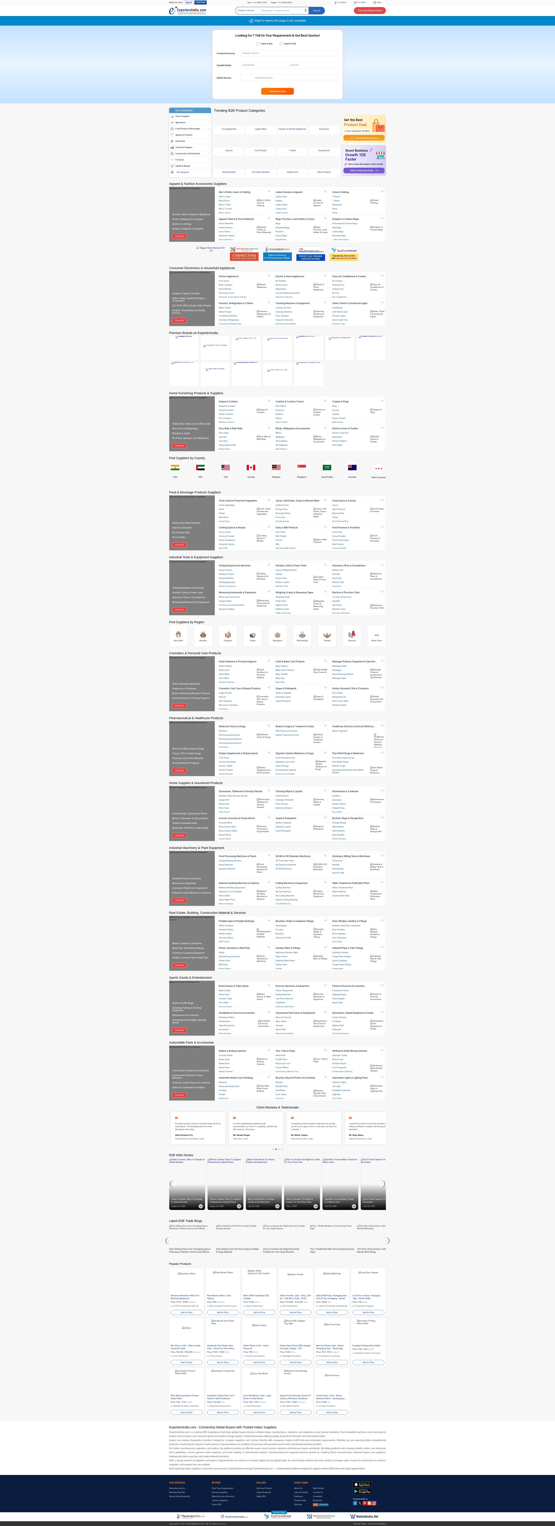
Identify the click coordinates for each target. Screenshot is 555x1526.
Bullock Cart (337, 1059)
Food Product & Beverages (187, 128)
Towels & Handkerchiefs (184, 823)
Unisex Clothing (340, 192)
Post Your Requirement (222, 1488)
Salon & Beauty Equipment (186, 684)
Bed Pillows (281, 406)
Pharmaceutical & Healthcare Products (196, 718)
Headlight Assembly (341, 1090)
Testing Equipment (227, 586)
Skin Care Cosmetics (228, 705)
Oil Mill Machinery (284, 869)
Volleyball (336, 1029)
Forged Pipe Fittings (341, 956)
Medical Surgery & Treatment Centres (295, 726)
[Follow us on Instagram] (374, 1503)
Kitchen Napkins (339, 441)
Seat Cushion (282, 422)
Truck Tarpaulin (339, 1067)
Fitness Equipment (284, 990)
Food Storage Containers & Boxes (189, 813)
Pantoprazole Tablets (285, 774)
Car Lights (337, 1098)
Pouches (280, 231)
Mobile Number (224, 78)
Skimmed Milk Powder (286, 548)
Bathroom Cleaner (284, 808)
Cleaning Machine (284, 312)
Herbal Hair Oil (339, 697)
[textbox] (311, 65)
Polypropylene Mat (227, 445)
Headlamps (337, 308)
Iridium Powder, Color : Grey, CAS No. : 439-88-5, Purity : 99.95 (295, 1297)
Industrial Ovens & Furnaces (186, 878)
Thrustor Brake (226, 1055)
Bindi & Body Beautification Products (191, 693)
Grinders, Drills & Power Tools (187, 592)
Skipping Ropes (339, 994)
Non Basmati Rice (340, 521)
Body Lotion (224, 670)
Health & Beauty (182, 166)
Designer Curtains (227, 406)
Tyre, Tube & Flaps (285, 1051)
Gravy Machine (226, 865)
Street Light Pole (339, 320)
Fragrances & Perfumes (184, 688)
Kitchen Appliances (229, 276)
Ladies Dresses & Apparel (289, 192)
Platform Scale (282, 609)
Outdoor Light (338, 324)
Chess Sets (224, 994)
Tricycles (280, 1098)
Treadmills (280, 1002)
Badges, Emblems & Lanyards (187, 228)
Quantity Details (224, 65)
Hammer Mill (338, 873)
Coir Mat (223, 437)
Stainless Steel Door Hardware (346, 925)
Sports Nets (337, 1002)
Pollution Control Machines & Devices (191, 893)
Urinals (279, 968)
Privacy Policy (360, 1524)
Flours (335, 505)
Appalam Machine (227, 869)
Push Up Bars (225, 1033)
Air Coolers (337, 281)
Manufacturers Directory (223, 1496)
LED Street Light (339, 312)
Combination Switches (342, 1071)
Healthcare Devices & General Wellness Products (357, 726)
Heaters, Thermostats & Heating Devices (188, 311)
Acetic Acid (337, 532)
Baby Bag (280, 678)
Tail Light (336, 1086)
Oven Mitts (337, 445)
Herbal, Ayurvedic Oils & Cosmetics (350, 688)
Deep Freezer (225, 312)
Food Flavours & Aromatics (346, 527)
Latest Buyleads (263, 1492)
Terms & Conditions (377, 1524)
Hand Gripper (338, 998)
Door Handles (338, 929)
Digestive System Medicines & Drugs (295, 753)
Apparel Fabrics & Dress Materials (236, 219)
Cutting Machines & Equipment (291, 883)
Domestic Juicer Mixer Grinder (233, 297)
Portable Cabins (226, 929)
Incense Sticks (225, 822)
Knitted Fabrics (226, 227)
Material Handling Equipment (232, 887)
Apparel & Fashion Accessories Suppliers (198, 184)
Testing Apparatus (227, 582)
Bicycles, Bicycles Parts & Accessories (295, 1078)
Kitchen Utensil (339, 804)
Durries (335, 410)
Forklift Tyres (281, 1059)
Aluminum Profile (283, 937)
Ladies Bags (338, 231)
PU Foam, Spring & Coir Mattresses (190, 438)
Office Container (226, 925)
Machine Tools (338, 609)
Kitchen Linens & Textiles (345, 428)
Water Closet (281, 956)
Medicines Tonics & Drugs (232, 726)
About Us (298, 1488)
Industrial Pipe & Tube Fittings (347, 948)
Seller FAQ (261, 1496)
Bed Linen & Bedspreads (185, 428)
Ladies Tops (281, 196)
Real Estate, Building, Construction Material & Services (207, 913)
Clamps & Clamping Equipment (188, 953)
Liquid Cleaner (282, 796)
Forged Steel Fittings (341, 964)
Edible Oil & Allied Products (186, 523)
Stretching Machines (285, 1006)
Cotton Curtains (226, 414)
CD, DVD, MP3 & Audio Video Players (191, 305)
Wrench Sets (338, 582)
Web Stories (318, 1488)
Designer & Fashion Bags (345, 219)
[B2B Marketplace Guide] (369, 1503)
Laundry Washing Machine (288, 293)
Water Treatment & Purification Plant (350, 883)
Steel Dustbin (338, 835)
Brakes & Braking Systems (232, 1051)
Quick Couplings (339, 960)
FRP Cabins (224, 942)
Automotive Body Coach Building (236, 1078)
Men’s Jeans (224, 213)
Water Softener (339, 891)
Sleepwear (337, 204)
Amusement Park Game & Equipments (295, 1013)
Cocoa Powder (339, 536)
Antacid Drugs (282, 766)
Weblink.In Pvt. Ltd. (200, 1524)
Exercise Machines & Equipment (292, 986)
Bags (278, 223)
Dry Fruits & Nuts (181, 532)
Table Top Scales (283, 613)
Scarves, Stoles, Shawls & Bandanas (191, 214)
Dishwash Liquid (283, 697)
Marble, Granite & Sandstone (187, 943)
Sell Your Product (264, 1488)
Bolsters (279, 414)
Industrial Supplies (183, 147)
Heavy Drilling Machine (286, 570)
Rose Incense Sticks (228, 831)
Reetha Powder (339, 705)
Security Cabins (226, 937)
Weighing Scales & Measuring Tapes (294, 592)
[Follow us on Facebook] (355, 1503)
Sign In (188, 2)
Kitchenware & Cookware (345, 791)
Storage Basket (339, 822)
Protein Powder (226, 774)
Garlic (221, 509)
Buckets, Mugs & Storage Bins (347, 818)
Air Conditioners (339, 297)
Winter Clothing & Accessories (187, 219)
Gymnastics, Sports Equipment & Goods (352, 1013)
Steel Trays (224, 808)
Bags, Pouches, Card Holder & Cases (295, 219)
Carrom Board (225, 1006)
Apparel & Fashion (183, 135)
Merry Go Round (283, 1017)
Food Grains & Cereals (344, 500)
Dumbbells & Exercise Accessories (237, 1013)
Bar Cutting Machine (285, 895)
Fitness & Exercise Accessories (348, 986)
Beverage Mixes (283, 513)
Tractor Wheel (282, 1067)
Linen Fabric (224, 231)
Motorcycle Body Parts (229, 1086)
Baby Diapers (282, 666)
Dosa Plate (337, 812)
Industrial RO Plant (340, 895)
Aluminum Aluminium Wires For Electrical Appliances (185, 1297)
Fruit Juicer (224, 281)
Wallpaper (280, 437)
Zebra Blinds (281, 441)
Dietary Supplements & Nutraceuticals (238, 753)
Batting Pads (338, 1025)
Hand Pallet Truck (227, 899)
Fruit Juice (280, 517)
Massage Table (339, 678)
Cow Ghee (280, 532)
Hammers (336, 586)
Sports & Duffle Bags (183, 1003)
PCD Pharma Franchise (286, 731)
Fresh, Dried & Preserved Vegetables (238, 500)
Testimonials (300, 1500)
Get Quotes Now (277, 91)
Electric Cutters (282, 582)
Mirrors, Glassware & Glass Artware (190, 818)
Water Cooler (225, 308)
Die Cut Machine (283, 891)
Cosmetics (223, 709)
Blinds (278, 433)
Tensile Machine (226, 578)
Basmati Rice (338, 513)
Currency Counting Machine (231, 605)
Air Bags (222, 1090)
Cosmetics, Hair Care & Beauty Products (239, 688)
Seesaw (279, 1025)
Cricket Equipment (340, 1033)
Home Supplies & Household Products (196, 783)
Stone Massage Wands (342, 674)
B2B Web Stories (181, 1155)
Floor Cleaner (282, 804)
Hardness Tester (226, 574)
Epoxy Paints (225, 968)
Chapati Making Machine (230, 860)
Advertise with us (177, 1488)
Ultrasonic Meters (227, 609)
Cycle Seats (281, 1094)
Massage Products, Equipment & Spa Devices (356, 661)
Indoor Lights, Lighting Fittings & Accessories (188, 299)
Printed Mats (224, 449)
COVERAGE (321, 1505)
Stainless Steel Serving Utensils (233, 796)
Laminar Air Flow (283, 308)
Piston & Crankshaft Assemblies (188, 1087)
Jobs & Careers (301, 1492)
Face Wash (224, 678)
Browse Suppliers (220, 1492)
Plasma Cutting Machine (287, 899)
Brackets (280, 933)
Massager (336, 670)
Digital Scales (282, 605)
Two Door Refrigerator (229, 320)
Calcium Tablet (225, 766)
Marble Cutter (282, 586)
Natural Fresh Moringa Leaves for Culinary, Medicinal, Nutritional (295, 1397)
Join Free (200, 2)
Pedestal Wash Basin (285, 960)
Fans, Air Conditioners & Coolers (349, 276)
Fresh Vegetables (227, 505)
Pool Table (223, 1002)
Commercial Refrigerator (230, 324)
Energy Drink (281, 509)
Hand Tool (337, 578)
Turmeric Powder (226, 536)
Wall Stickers (281, 449)
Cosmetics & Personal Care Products (195, 653)
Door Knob (337, 942)
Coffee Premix (282, 505)
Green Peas (224, 521)
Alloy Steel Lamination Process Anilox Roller (185, 1397)
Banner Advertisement (179, 1496)
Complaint (317, 1496)
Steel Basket (338, 827)
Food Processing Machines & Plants (237, 856)
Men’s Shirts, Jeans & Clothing (234, 192)
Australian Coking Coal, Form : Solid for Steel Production (221, 1397)
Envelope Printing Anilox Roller (366, 1345)
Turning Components (342, 597)
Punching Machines (341, 613)
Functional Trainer (340, 990)
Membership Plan (177, 1492)
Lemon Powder (339, 548)
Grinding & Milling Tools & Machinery (351, 856)
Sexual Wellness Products (185, 763)
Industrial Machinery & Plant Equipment (196, 848)
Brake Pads (224, 1067)
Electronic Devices (284, 297)
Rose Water (337, 693)
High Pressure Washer (286, 324)
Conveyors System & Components (189, 888)
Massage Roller (339, 666)
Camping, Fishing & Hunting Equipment (186, 1009)
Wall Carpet (337, 422)
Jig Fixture (337, 605)
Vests (334, 209)
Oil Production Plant (285, 860)
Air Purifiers (281, 281)
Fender (222, 1094)
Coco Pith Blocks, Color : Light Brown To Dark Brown (257, 1397)
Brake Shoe (224, 1059)
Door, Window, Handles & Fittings (349, 921)
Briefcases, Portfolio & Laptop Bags (190, 828)
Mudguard (223, 1098)
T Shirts (335, 200)
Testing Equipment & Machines (188, 588)
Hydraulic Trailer (339, 1055)
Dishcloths (337, 437)
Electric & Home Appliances (290, 276)
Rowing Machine (283, 994)
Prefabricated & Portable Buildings (236, 921)
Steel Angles (281, 925)
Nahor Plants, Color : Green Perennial (256, 1347)
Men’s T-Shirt (225, 204)
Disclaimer (317, 1500)
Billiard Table (224, 990)
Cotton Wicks (225, 839)
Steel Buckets (338, 831)
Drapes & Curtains (228, 401)
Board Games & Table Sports (234, 986)
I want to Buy (266, 43)
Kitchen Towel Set (340, 433)
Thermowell (337, 968)
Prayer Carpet (338, 418)
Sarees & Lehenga (181, 224)
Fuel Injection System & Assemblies (190, 1070)
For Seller (361, 2)
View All (179, 236)
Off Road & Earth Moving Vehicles (349, 1051)
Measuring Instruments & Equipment (190, 602)
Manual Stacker (226, 904)
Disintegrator (338, 869)
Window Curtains (226, 422)
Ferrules (279, 929)
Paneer (279, 540)
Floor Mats (224, 433)
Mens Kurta (224, 200)
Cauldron (336, 796)
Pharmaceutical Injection (230, 743)
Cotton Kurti (281, 209)
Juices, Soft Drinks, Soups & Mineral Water (297, 500)
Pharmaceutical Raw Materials (188, 758)
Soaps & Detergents (286, 688)
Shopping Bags (282, 227)
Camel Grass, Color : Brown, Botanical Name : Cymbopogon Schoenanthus (330, 1397)
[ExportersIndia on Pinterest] (364, 1503)
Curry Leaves (225, 532)
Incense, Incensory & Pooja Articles (237, 818)
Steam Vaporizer (339, 731)
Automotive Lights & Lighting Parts (350, 1078)
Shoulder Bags (339, 235)
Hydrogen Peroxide (284, 800)
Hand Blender (225, 289)
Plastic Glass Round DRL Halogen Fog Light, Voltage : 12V (295, 1347)
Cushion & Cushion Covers (290, 401)
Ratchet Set (337, 570)
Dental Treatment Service (287, 735)
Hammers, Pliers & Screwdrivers (188, 597)
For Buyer (342, 2)
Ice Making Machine (228, 316)
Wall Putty (223, 964)
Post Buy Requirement (370, 10)
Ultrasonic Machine (284, 320)
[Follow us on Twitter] (360, 1503)
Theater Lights (339, 316)
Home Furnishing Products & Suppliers (196, 393)
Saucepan (337, 800)
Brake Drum (224, 1063)
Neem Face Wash (340, 701)
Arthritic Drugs (338, 766)
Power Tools (281, 578)
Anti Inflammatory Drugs (343, 758)
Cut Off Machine (283, 904)
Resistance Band (226, 1017)
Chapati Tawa (338, 808)
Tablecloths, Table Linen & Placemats (191, 424)
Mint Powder (338, 544)
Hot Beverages (282, 521)
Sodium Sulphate (283, 693)
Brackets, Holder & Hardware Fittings (295, 921)
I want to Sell (290, 43)
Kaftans (279, 200)
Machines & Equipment (184, 883)
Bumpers (223, 1082)
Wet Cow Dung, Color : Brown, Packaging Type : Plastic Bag (330, 1347)
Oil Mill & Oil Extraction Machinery (293, 856)
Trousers (336, 196)
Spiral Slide (281, 1029)
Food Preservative (340, 540)
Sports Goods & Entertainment (190, 977)
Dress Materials (226, 223)
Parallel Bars (224, 1021)
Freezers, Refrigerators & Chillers (236, 303)
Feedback (298, 1496)
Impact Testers (225, 570)
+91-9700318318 (281, 2)
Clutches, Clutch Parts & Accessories (191, 1082)
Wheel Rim (281, 1055)
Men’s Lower (225, 196)
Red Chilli (223, 548)
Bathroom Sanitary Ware (287, 952)
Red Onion (224, 517)
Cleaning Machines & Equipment (292, 303)
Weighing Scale (283, 597)
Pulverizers (337, 860)
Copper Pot (224, 800)
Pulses (335, 517)
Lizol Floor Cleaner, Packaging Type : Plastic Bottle (366, 1297)
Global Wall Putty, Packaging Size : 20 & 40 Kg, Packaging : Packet (332, 1297)
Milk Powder (281, 536)
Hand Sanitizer (225, 666)
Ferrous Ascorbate (227, 762)
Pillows (279, 418)
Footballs (336, 1021)
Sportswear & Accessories (185, 1015)
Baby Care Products (285, 670)
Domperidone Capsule (286, 770)
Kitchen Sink (281, 964)
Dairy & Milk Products (287, 527)
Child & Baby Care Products (290, 661)
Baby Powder (282, 674)
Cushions (280, 410)
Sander (279, 574)
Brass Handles (339, 933)
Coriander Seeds (226, 544)
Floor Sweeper (282, 316)
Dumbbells (224, 1029)
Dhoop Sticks (225, 835)
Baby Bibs (280, 682)
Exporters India (187, 11)
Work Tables (224, 895)
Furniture (179, 160)
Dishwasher (281, 289)
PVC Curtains (225, 418)
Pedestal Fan (338, 285)
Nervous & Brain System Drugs (188, 748)
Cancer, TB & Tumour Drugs (186, 753)
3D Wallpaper (282, 445)
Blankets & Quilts (181, 433)
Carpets (336, 414)
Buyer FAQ (216, 1504)
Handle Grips (282, 1086)
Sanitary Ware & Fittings (288, 948)
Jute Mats (223, 441)
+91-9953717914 (257, 2)
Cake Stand (224, 812)
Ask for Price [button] (186, 1312)
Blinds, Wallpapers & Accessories (293, 428)
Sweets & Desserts (182, 527)
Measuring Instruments (229, 597)
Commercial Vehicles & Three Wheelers (187, 1076)
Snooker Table (225, 998)
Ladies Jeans (282, 213)
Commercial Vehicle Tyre (287, 1071)
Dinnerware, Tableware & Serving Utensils (240, 791)
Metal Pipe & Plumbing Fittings (188, 948)
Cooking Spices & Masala (232, 527)
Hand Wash (224, 674)
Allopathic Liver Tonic (285, 762)
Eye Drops (223, 747)
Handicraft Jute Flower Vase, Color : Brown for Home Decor (221, 1347)
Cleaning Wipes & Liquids (289, 791)
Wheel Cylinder (226, 1071)
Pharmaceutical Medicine (230, 739)
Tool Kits (336, 574)
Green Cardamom (227, 540)
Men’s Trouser (225, 209)
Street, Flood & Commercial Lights (349, 303)
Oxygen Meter (225, 601)
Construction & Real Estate (187, 153)
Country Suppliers (220, 1500)
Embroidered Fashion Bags (344, 223)
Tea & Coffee (178, 537)
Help (379, 2)
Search (316, 10)
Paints (221, 952)
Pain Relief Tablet (340, 762)
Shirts (334, 213)
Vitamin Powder (226, 770)
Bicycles (279, 1082)
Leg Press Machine (284, 998)
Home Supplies (182, 116)
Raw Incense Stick (227, 827)
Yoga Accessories (227, 1025)
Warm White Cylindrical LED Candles (256, 1297)
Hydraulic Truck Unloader (230, 891)
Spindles (336, 601)
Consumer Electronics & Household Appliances (202, 268)
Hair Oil (222, 697)
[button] (306, 10)
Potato (222, 513)
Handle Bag (281, 239)
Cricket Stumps (339, 1017)
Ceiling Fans (338, 289)
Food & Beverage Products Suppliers (195, 492)
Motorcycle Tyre (283, 1063)
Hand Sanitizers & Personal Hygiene (191, 698)
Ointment (223, 731)
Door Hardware (339, 937)
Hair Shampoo (225, 701)
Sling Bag (336, 227)
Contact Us (318, 1492)
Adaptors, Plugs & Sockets (185, 293)
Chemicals (180, 141)
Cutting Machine (283, 887)
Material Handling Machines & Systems (239, 883)
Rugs (334, 406)
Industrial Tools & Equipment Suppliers (196, 557)
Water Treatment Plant (342, 887)
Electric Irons (281, 285)
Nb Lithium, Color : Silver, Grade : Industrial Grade (186, 1347)
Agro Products (338, 509)
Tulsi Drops (224, 758)
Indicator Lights (339, 1082)
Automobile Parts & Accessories (191, 1042)
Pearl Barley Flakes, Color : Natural (219, 1297)
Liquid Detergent (283, 701)
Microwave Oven (226, 293)
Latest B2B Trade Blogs (185, 1221)
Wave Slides (281, 1021)
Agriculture (180, 122)
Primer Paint (224, 960)
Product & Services (226, 53)
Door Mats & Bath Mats (230, 428)
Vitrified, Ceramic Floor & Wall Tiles (190, 957)
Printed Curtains (226, 410)
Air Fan (335, 293)
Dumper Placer (339, 1063)
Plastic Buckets (339, 839)
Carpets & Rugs (340, 401)
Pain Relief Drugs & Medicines (348, 753)
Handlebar (280, 1090)
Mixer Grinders (225, 285)
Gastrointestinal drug (285, 758)
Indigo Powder (225, 693)
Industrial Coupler (340, 952)
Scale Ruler (281, 601)
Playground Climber (285, 1033)
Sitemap (298, 1504)
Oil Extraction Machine (286, 865)
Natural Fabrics (226, 239)
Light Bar (336, 1094)
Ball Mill (335, 865)
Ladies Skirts (281, 204)
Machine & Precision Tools (346, 592)
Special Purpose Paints (229, 956)
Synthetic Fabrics (227, 235)
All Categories (183, 172)
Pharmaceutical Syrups (229, 735)
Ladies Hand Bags (340, 239)
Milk (277, 544)
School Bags (281, 235)
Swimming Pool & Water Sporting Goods (189, 1021)
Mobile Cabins (225, 933)
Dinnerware (224, 804)
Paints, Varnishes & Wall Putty (234, 948)
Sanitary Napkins (226, 682)
